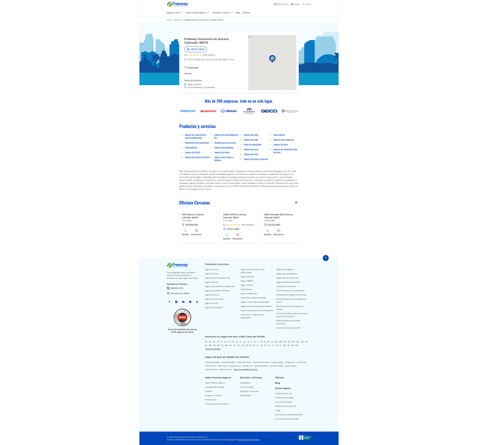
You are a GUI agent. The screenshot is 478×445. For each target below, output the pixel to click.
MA (276, 341)
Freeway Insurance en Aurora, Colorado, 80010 (203, 20)
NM (226, 345)
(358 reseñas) (209, 55)
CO (225, 341)
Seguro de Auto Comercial (287, 278)
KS (265, 341)
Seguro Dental (247, 285)
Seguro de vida (251, 139)
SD (261, 345)
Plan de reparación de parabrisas (290, 290)
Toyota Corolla (211, 369)
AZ (217, 341)
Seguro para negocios (283, 139)
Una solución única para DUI (288, 328)
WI (288, 345)
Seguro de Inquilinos (214, 307)
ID (255, 341)
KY (268, 341)
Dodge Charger (277, 362)
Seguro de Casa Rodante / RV (217, 278)
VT (280, 345)
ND (210, 345)
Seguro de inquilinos (224, 147)
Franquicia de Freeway (214, 387)
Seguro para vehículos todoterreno (220, 286)
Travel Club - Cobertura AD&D (253, 297)
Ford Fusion (302, 362)
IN (261, 341)
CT (229, 341)
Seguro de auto (251, 134)
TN (265, 345)
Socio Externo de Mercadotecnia (289, 414)
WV (292, 345)
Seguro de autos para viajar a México (256, 306)
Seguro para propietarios (287, 273)
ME (285, 341)
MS (302, 341)
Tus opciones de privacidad (286, 419)
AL (210, 341)
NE (214, 345)
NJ (222, 345)
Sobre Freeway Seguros (215, 382)
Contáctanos (245, 382)
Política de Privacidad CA (285, 406)
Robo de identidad (252, 144)
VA (276, 345)
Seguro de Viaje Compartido (288, 282)
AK (206, 341)
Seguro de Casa (211, 303)
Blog (277, 382)
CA (221, 341)
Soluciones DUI (251, 154)
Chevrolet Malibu (228, 362)
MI (289, 341)
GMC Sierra (222, 366)
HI (248, 341)
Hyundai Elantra (261, 366)
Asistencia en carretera (225, 142)
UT (273, 345)
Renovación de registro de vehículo (291, 294)
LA (272, 341)
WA (284, 345)
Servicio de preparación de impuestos (257, 310)
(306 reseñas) (247, 224)
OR (247, 345)
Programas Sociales (213, 395)
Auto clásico (279, 134)
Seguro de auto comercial (256, 159)
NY (234, 345)
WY (297, 345)
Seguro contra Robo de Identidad (255, 302)
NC (206, 345)
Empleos (208, 391)
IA (251, 341)
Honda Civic (248, 366)
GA (244, 341)
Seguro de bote (280, 144)
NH (218, 345)
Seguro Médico (247, 281)
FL (241, 341)
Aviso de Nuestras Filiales (248, 439)
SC (258, 345)
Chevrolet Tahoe (244, 362)
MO (297, 341)
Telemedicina (191, 147)
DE (237, 341)
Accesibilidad (245, 395)
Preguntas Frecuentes (249, 391)
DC (233, 341)
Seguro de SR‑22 (192, 152)
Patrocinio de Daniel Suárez (217, 404)
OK (242, 345)
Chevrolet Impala (212, 362)
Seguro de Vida (247, 276)
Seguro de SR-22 (212, 294)
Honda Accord (235, 366)
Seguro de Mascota (249, 293)
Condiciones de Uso (283, 393)
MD (280, 341)
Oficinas (177, 20)
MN (293, 341)
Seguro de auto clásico (214, 299)
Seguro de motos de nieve (197, 157)
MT (306, 341)
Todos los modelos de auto (245, 369)
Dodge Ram (290, 362)
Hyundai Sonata (276, 366)
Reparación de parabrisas (197, 142)
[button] (272, 59)
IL (258, 341)
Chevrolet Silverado (261, 362)
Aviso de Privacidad (283, 402)
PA (251, 345)
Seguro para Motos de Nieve (217, 290)
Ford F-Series (210, 366)
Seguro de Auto (211, 269)
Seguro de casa (251, 149)
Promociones (210, 399)
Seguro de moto (222, 152)
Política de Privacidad (284, 397)
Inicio (169, 20)
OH (238, 345)
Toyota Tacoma (225, 369)
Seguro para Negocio (285, 269)
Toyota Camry (291, 366)
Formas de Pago (247, 387)
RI (254, 345)
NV (230, 345)
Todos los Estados (213, 349)
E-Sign (277, 410)
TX (269, 345)
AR (214, 341)
